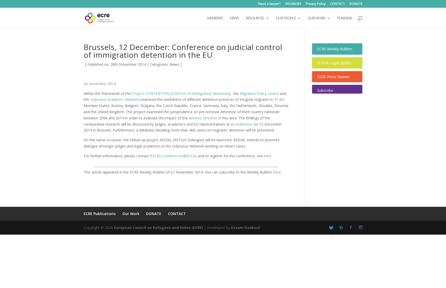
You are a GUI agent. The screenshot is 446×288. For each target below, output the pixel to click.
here (277, 172)
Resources (255, 18)
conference (243, 124)
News (174, 64)
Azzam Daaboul (245, 227)
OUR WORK (316, 18)
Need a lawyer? (269, 4)
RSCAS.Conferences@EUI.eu (173, 155)
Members (215, 18)
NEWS (234, 18)
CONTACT (337, 4)
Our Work (130, 213)
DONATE (355, 4)
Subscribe (325, 90)
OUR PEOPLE (286, 18)
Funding (344, 18)
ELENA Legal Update (334, 62)
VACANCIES (293, 4)
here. (268, 155)
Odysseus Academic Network (114, 99)
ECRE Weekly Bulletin (334, 48)
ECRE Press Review (333, 76)
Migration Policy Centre (259, 93)
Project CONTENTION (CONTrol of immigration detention (180, 93)
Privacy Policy (315, 4)
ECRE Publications (100, 213)
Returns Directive (203, 118)
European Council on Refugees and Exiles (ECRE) (158, 227)
